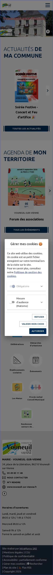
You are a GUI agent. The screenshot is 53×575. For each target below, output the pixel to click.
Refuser (39, 317)
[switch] (10, 302)
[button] (26, 286)
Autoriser (38, 331)
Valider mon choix (33, 324)
